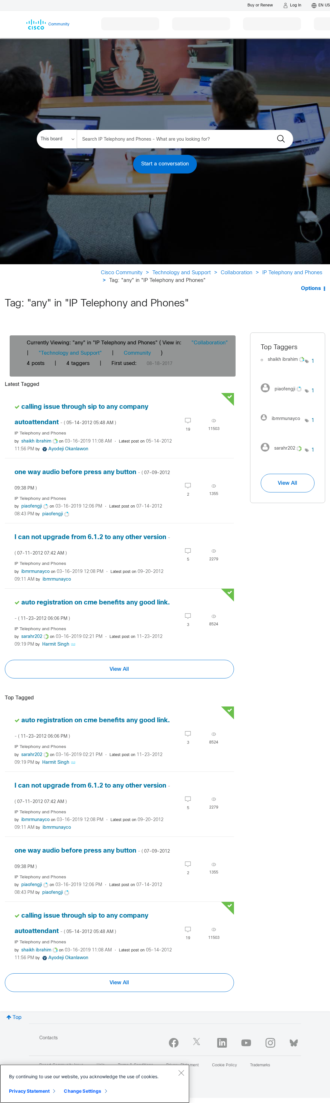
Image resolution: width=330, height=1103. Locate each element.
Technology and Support (181, 272)
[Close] (181, 1073)
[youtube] (246, 1043)
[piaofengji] (283, 394)
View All (119, 669)
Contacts (48, 1038)
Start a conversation (165, 164)
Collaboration (236, 272)
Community (137, 353)
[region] (94, 1083)
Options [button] (311, 288)
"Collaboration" (209, 343)
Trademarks (260, 1065)
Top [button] (17, 1017)
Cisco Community (121, 272)
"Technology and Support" (70, 353)
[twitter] (198, 1043)
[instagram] (270, 1043)
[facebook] (174, 1043)
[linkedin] (222, 1043)
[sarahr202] (283, 453)
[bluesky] (293, 1041)
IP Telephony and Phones (292, 272)
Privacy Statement (29, 1091)
